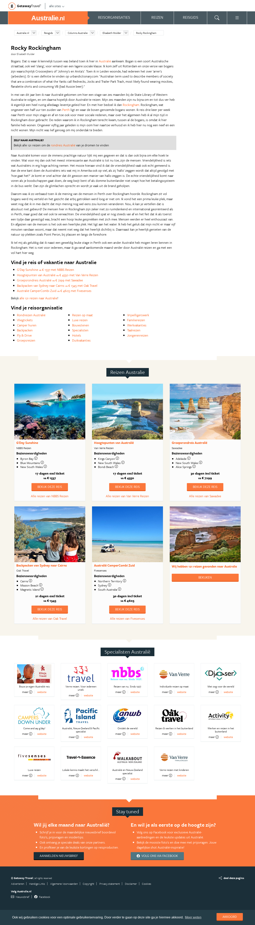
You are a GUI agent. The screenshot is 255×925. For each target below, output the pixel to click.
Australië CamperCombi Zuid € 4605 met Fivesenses (54, 290)
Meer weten (193, 917)
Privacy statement (109, 884)
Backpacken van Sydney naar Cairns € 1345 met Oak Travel (57, 285)
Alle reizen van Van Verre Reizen (127, 496)
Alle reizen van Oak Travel (50, 619)
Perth (66, 109)
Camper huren (26, 325)
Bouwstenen (80, 325)
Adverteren (17, 884)
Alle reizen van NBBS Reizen (50, 496)
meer (25, 692)
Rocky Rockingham (146, 33)
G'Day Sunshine (27, 442)
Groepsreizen (26, 340)
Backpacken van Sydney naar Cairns (41, 565)
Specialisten (80, 330)
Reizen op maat (82, 315)
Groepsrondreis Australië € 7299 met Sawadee (50, 280)
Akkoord (230, 916)
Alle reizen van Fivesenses (127, 619)
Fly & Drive (24, 335)
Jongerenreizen (137, 335)
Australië (105, 61)
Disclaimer (131, 884)
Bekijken (205, 577)
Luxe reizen (80, 320)
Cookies (146, 884)
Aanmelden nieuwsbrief (59, 855)
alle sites (55, 6)
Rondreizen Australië (31, 315)
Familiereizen (136, 320)
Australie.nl (23, 33)
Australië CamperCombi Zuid (114, 565)
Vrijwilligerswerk (138, 315)
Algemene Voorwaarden (64, 884)
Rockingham (131, 104)
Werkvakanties (136, 325)
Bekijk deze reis (49, 486)
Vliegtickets (25, 320)
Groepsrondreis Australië (189, 442)
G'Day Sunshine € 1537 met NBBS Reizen (45, 269)
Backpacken (25, 330)
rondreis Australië (63, 145)
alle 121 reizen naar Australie (38, 298)
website (41, 691)
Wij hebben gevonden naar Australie (204, 566)
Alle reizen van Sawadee (205, 496)
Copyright (88, 884)
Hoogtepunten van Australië (114, 442)
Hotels (76, 335)
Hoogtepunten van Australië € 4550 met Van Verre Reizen (57, 275)
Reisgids (48, 33)
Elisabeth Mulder (112, 33)
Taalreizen (133, 330)
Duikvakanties (81, 340)
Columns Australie (78, 33)
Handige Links (37, 884)
